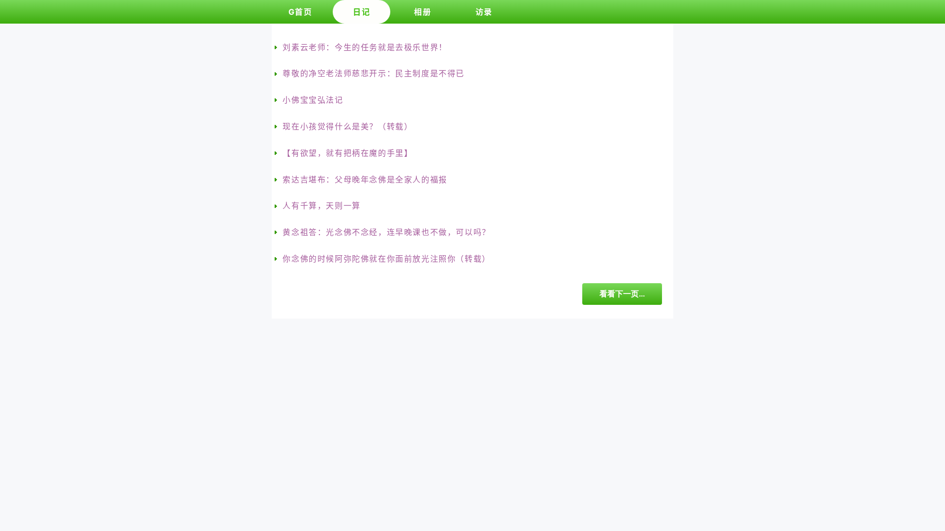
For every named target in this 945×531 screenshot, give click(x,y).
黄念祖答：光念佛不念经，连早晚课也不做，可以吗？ (386, 232)
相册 (422, 12)
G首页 (300, 12)
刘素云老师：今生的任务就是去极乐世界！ (365, 47)
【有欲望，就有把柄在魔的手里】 (347, 153)
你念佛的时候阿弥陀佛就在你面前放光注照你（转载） (386, 259)
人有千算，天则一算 (321, 205)
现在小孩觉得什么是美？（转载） (347, 126)
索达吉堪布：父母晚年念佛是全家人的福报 (365, 179)
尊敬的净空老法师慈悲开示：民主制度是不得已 (374, 73)
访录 (484, 12)
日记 (361, 12)
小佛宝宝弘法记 (313, 100)
